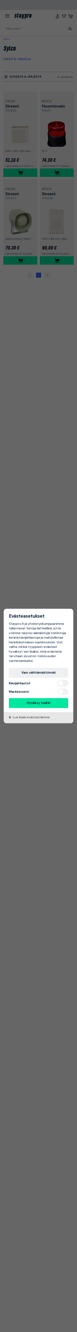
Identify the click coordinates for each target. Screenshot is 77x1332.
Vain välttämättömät (38, 672)
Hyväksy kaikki (38, 703)
